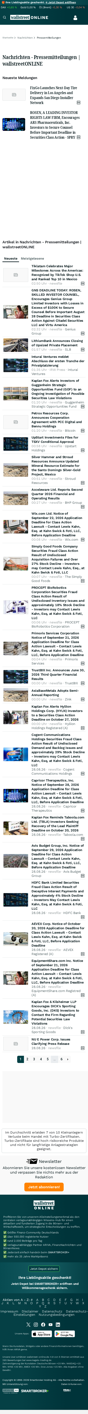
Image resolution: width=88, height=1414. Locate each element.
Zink (68, 699)
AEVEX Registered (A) (52, 952)
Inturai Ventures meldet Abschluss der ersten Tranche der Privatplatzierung (58, 361)
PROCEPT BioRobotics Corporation (56, 624)
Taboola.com (73, 835)
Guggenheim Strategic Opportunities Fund (58, 404)
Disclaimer (30, 1311)
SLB (68, 349)
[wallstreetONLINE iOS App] (42, 1336)
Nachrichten (25, 37)
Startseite (7, 37)
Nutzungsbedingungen (56, 1315)
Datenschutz (52, 1311)
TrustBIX (71, 683)
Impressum (9, 1311)
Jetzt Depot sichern (44, 1268)
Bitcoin (70, 431)
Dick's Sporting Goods (52, 1030)
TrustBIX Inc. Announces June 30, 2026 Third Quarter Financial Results (58, 674)
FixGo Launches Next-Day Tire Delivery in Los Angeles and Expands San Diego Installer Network (53, 95)
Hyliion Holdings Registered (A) (53, 726)
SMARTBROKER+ (58, 1252)
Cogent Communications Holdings (53, 771)
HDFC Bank (72, 913)
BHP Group (73, 503)
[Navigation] (4, 18)
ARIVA (17, 1349)
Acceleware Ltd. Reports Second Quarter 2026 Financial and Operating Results (57, 494)
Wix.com (71, 539)
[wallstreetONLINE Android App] (64, 1336)
